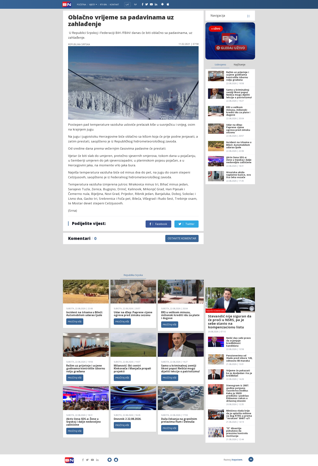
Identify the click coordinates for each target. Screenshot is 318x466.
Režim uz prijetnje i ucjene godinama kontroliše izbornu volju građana (85, 368)
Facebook (161, 224)
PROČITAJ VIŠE (75, 321)
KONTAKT (114, 4)
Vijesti (92, 4)
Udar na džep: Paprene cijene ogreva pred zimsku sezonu (133, 313)
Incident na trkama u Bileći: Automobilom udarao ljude (84, 313)
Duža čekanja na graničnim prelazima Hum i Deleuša (179, 420)
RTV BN (103, 4)
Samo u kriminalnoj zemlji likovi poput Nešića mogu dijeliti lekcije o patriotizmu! (180, 368)
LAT (127, 4)
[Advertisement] (106, 261)
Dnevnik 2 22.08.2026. (127, 419)
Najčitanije (239, 64)
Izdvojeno (220, 64)
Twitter (189, 224)
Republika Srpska (133, 275)
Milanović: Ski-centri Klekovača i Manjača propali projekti (132, 368)
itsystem (237, 459)
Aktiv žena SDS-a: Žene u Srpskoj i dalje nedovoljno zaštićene (83, 421)
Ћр (135, 4)
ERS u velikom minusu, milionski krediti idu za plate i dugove (180, 315)
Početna (81, 4)
